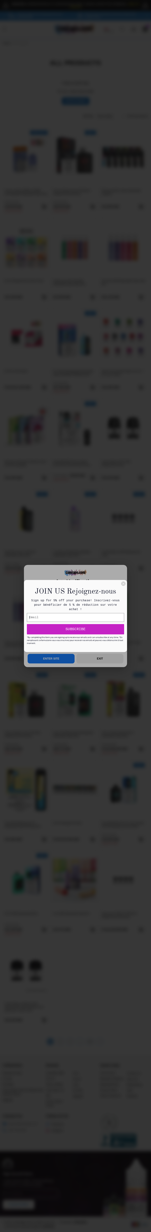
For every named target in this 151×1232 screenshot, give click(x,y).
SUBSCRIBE (75, 629)
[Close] (123, 583)
